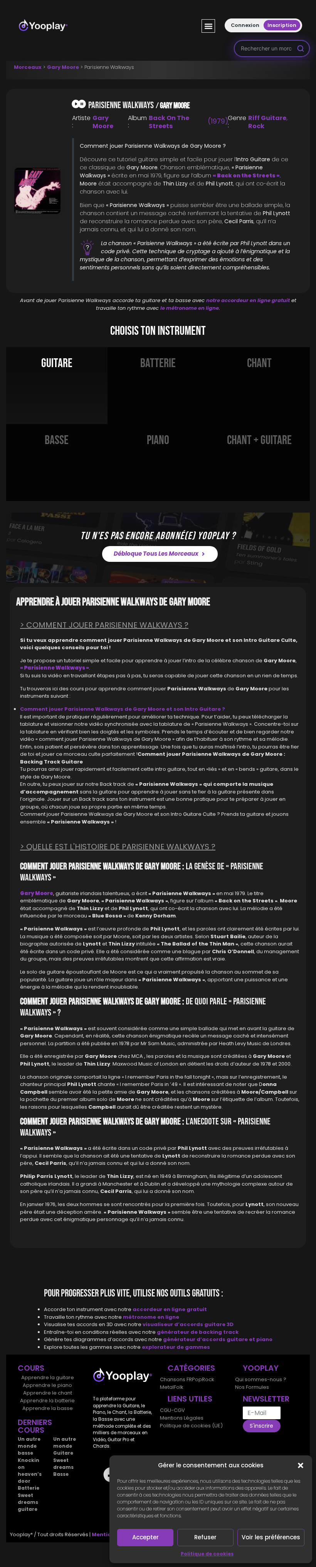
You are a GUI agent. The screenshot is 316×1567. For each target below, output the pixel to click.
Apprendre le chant (47, 1393)
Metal (167, 1387)
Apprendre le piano (47, 1385)
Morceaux (28, 67)
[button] (300, 1465)
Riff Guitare (267, 118)
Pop (197, 1379)
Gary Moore (63, 67)
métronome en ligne (151, 1317)
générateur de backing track (198, 1332)
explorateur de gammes (176, 1347)
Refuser (205, 1537)
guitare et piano (249, 1339)
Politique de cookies (207, 1553)
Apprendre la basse (47, 1408)
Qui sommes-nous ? (260, 1379)
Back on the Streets (169, 122)
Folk (178, 1387)
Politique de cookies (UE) (191, 1425)
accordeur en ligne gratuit (170, 1309)
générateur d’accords (195, 1339)
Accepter (145, 1537)
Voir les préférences (271, 1537)
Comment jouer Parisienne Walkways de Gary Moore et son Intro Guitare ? (122, 709)
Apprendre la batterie (47, 1400)
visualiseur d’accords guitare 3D (188, 1324)
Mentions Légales (181, 1418)
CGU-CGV (172, 1410)
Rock (256, 126)
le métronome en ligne (189, 308)
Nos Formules (252, 1387)
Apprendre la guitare (47, 1377)
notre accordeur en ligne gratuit (248, 300)
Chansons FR (176, 1379)
